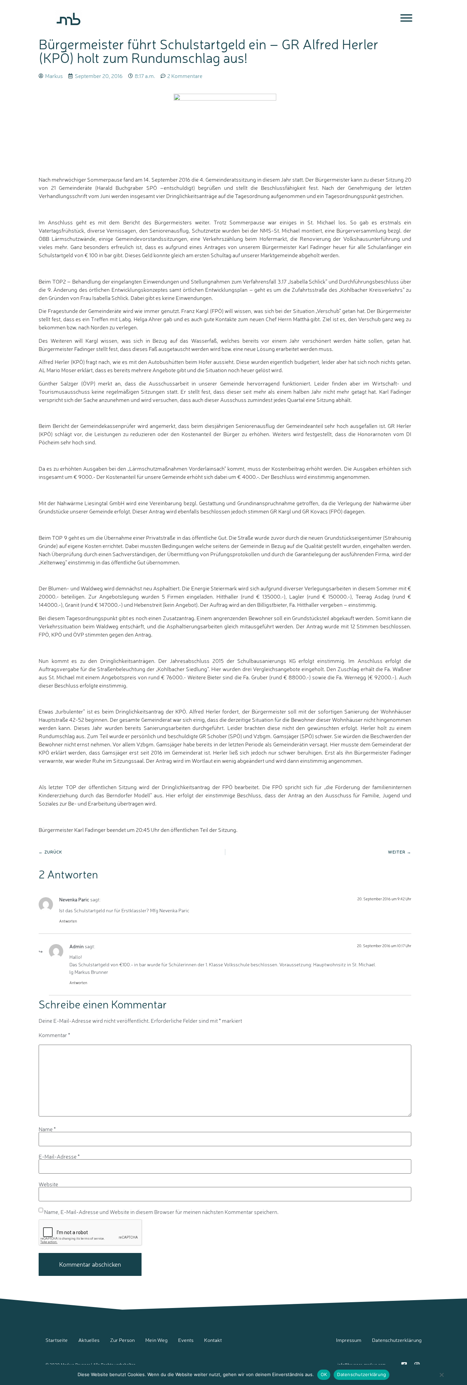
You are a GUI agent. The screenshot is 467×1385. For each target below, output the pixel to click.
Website (48, 1184)
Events (186, 1340)
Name (47, 1129)
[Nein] (441, 1378)
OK (324, 1374)
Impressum (348, 1340)
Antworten (68, 921)
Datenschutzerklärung (397, 1340)
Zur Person (122, 1340)
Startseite (56, 1340)
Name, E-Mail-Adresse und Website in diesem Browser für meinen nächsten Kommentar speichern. (161, 1212)
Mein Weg (156, 1340)
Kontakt (213, 1340)
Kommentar (54, 1035)
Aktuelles (88, 1340)
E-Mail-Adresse (59, 1156)
